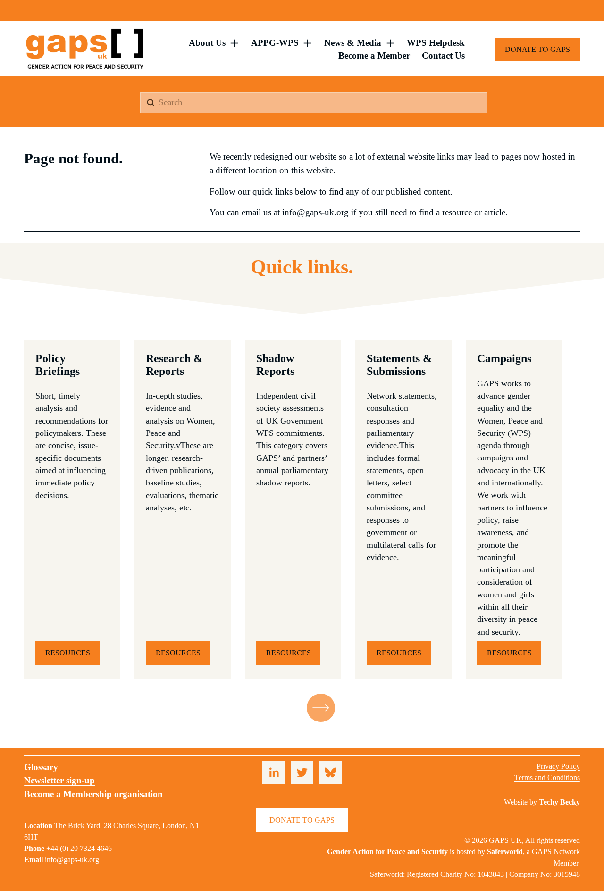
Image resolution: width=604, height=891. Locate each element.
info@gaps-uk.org (72, 860)
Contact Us (443, 55)
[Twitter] (302, 772)
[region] (302, 509)
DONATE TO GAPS (537, 49)
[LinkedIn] (273, 772)
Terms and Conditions (547, 777)
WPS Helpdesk (436, 43)
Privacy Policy (558, 766)
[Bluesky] (330, 772)
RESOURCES (67, 653)
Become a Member (374, 55)
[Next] (321, 708)
